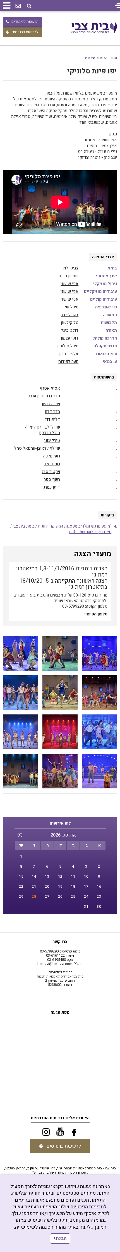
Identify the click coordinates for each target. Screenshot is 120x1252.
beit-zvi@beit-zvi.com (54, 963)
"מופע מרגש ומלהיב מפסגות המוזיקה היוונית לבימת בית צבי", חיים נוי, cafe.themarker (60, 529)
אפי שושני (69, 284)
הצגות (90, 58)
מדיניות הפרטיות (87, 1207)
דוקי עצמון (69, 338)
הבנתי (60, 1238)
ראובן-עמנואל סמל (30, 448)
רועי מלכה (51, 456)
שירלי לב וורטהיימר (44, 427)
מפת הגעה (60, 1012)
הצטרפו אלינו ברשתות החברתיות (60, 1118)
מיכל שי (71, 307)
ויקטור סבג (51, 472)
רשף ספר (52, 479)
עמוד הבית (108, 58)
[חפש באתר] (29, 6)
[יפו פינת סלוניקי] (99, 653)
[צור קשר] (18, 6)
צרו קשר (60, 942)
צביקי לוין (70, 268)
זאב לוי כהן (68, 315)
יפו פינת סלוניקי (92, 71)
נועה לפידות (68, 361)
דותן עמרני (51, 487)
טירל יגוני (52, 440)
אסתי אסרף (50, 388)
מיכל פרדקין (49, 433)
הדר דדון (52, 412)
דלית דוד (52, 419)
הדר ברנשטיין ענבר (44, 396)
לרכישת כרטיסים (25, 32)
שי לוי (55, 448)
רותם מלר (52, 464)
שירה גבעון (51, 404)
